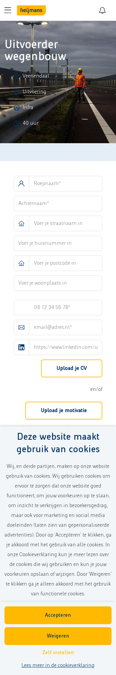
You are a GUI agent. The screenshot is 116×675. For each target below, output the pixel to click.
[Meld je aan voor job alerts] (102, 10)
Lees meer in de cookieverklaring (58, 665)
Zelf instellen (58, 652)
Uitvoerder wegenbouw (35, 50)
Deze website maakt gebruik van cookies (58, 443)
